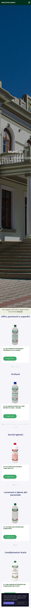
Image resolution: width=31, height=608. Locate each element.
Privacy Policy (21, 603)
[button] (12, 367)
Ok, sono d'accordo (9, 603)
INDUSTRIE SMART (8, 2)
